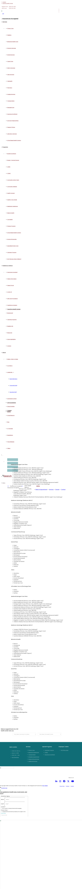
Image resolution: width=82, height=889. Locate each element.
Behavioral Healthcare (33, 752)
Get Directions (15, 757)
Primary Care (31, 750)
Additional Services (32, 761)
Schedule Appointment (33, 757)
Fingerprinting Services (33, 759)
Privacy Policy (62, 786)
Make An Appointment (41, 489)
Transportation (32, 754)
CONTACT (12, 461)
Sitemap (67, 786)
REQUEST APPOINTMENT (37, 739)
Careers (4, 2)
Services (51, 489)
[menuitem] (38, 2)
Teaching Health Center (7, 3)
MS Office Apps (64, 750)
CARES (46, 752)
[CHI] (3, 13)
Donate (57, 489)
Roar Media (45, 785)
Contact (63, 489)
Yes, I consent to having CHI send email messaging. (12, 808)
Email (2, 804)
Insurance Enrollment (50, 754)
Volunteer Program (49, 750)
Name (3, 799)
